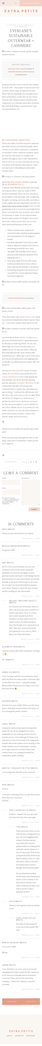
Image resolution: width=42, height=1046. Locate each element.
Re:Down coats (28, 317)
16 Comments (26, 25)
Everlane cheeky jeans (16, 69)
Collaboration (11, 461)
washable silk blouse (25, 383)
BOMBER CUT (15, 184)
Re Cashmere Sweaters (16, 140)
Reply (38, 538)
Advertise (19, 1035)
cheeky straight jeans (28, 337)
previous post (14, 371)
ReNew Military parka (16, 182)
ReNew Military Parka (16, 298)
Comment (26, 478)
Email (4, 488)
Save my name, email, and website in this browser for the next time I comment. (10, 500)
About (9, 1035)
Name (4, 478)
